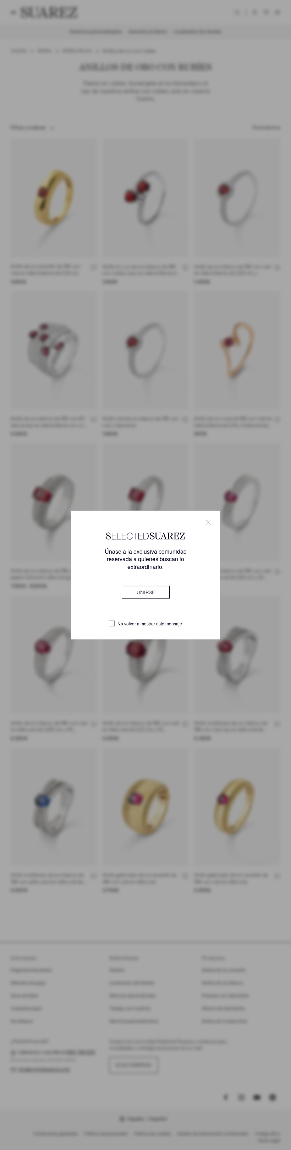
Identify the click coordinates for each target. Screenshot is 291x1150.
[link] (146, 592)
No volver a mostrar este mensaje (149, 623)
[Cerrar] (208, 522)
